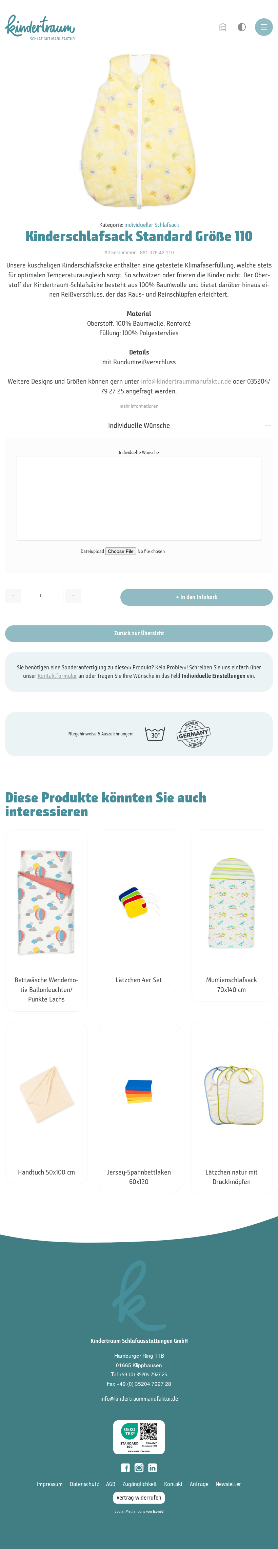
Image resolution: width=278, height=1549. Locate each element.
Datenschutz (84, 1484)
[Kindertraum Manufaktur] (40, 27)
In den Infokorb (197, 597)
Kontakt (173, 1484)
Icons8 (158, 1511)
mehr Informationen (139, 406)
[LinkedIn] (152, 1468)
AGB (110, 1484)
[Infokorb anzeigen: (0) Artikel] (223, 27)
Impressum (50, 1484)
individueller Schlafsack (151, 225)
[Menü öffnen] (264, 27)
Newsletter (228, 1484)
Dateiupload (93, 551)
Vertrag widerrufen (139, 1497)
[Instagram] (139, 1468)
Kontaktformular (57, 676)
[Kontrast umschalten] (242, 27)
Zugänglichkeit (139, 1484)
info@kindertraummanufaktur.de (186, 381)
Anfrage (199, 1484)
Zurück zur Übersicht (139, 633)
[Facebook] (125, 1468)
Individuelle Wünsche (139, 425)
